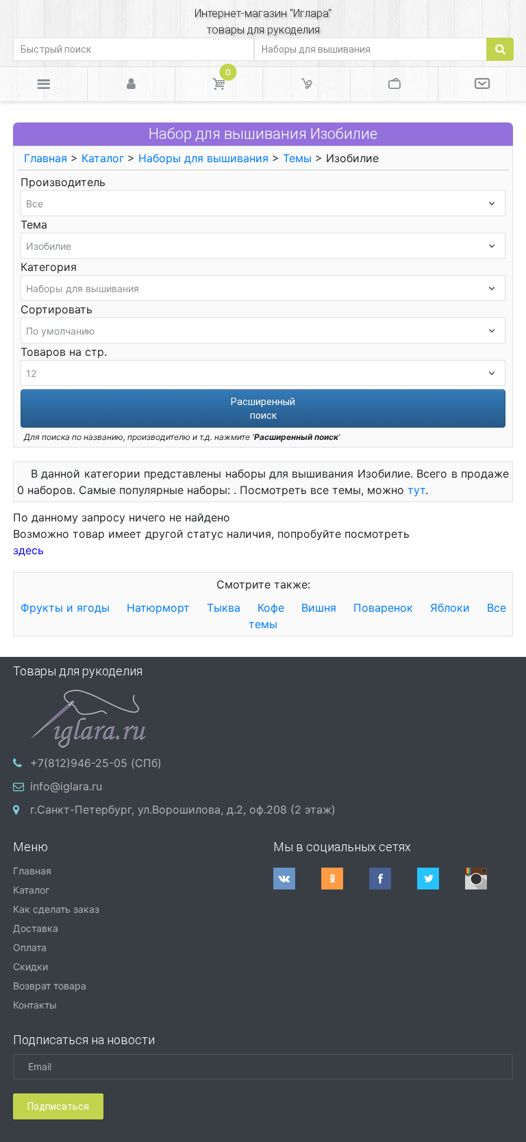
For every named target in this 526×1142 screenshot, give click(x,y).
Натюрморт (158, 607)
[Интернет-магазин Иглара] (88, 717)
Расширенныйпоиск (263, 408)
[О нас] (482, 84)
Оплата (30, 947)
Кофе (271, 607)
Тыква (223, 607)
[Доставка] (306, 84)
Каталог (103, 158)
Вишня (318, 607)
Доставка (35, 928)
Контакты (35, 1005)
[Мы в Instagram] (489, 879)
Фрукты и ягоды (65, 607)
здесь (28, 550)
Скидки (30, 966)
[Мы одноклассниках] (345, 879)
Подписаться (58, 1106)
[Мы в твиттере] (441, 879)
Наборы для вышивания (203, 158)
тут (416, 490)
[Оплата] (394, 84)
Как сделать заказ (56, 909)
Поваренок (383, 607)
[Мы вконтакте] (297, 879)
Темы (297, 158)
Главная (45, 158)
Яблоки (450, 607)
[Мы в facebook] (393, 879)
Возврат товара (49, 985)
